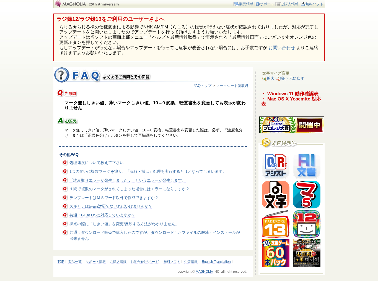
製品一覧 (75, 261)
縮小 (284, 78)
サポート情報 (96, 261)
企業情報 (191, 261)
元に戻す (296, 78)
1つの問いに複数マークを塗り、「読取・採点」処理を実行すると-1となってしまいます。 (147, 171)
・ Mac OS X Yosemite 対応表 (291, 101)
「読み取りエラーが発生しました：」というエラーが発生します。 (127, 180)
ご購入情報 (290, 4)
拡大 (271, 78)
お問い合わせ (281, 47)
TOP (61, 261)
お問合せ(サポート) (145, 261)
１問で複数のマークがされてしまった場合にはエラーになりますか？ (129, 189)
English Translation (216, 261)
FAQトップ (202, 86)
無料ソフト (314, 4)
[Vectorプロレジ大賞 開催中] (291, 131)
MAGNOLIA (204, 271)
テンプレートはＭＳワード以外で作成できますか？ (114, 197)
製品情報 (246, 4)
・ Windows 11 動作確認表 (290, 93)
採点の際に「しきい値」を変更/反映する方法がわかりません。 (124, 224)
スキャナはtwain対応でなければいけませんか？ (110, 206)
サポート (267, 4)
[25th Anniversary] (107, 6)
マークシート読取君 (232, 86)
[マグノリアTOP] (70, 6)
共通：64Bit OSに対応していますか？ (102, 215)
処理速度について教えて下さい (96, 162)
